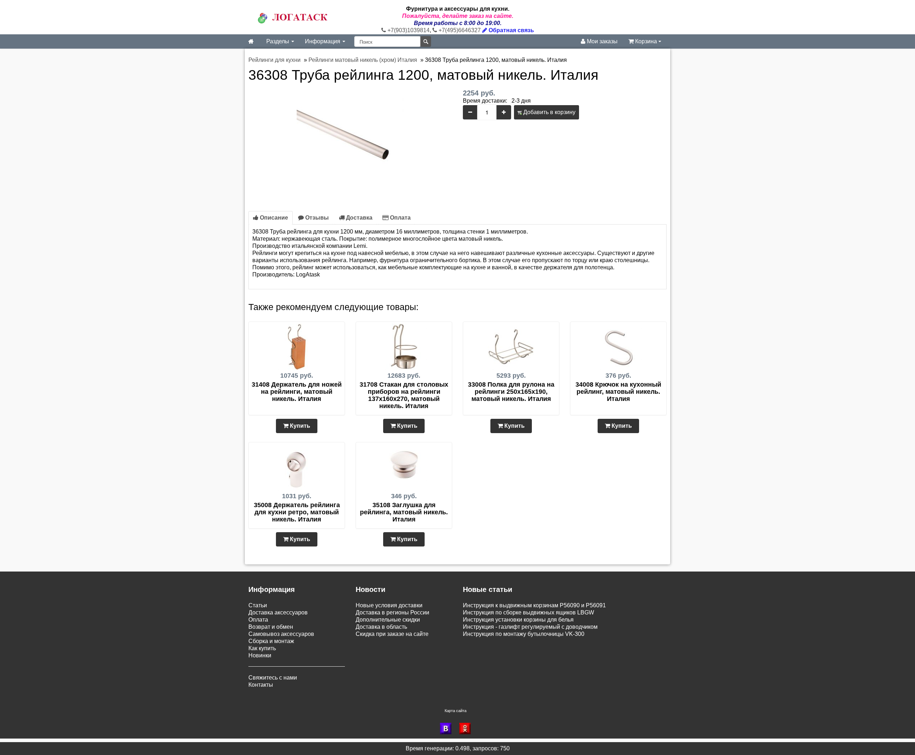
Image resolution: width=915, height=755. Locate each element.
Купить (299, 426)
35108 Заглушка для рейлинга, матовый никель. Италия (404, 512)
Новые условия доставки (389, 605)
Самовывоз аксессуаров (281, 634)
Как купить (262, 648)
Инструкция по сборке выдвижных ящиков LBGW (528, 612)
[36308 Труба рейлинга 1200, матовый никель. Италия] (350, 142)
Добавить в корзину (548, 112)
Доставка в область (381, 627)
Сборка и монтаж (271, 641)
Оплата (400, 218)
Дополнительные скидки (388, 620)
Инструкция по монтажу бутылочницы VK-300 (523, 634)
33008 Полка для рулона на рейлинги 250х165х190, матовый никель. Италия (511, 391)
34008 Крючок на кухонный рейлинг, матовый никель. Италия (618, 391)
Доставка (358, 218)
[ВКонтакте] (448, 729)
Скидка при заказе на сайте (392, 634)
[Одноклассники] (467, 729)
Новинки (259, 655)
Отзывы (316, 218)
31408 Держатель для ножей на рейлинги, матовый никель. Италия (297, 391)
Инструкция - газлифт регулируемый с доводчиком (530, 627)
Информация (323, 41)
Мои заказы (601, 41)
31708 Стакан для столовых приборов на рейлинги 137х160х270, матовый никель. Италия (404, 395)
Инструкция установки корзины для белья (518, 620)
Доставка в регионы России (392, 612)
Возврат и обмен (270, 627)
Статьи (257, 605)
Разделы (278, 41)
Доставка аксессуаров (278, 612)
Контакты (260, 685)
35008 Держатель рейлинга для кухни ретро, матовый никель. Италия (297, 512)
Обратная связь (510, 30)
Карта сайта (455, 711)
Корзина (646, 41)
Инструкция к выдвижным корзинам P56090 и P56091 (534, 605)
